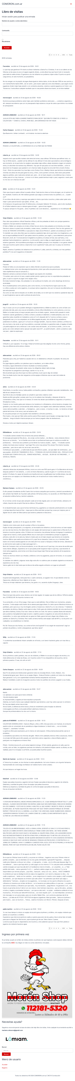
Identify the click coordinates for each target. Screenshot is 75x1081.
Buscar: (4, 1047)
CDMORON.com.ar (12, 3)
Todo (70, 55)
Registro (4, 1068)
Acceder (4, 1064)
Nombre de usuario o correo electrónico (14, 21)
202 (63, 55)
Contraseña (5, 30)
